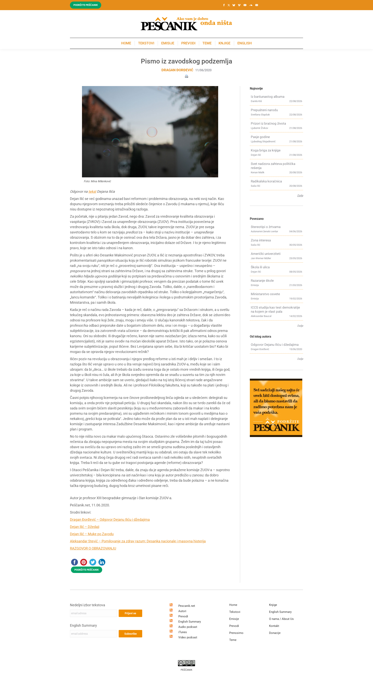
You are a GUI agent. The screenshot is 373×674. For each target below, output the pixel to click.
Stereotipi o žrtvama (266, 227)
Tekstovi (234, 612)
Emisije (234, 619)
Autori (182, 611)
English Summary (83, 625)
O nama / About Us (281, 619)
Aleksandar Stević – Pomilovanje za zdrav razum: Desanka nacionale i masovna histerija (138, 541)
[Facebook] (224, 5)
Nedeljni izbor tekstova (87, 605)
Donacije (275, 633)
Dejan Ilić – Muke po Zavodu (92, 534)
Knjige (273, 605)
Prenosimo (236, 633)
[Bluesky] (233, 5)
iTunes (182, 632)
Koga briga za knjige (266, 150)
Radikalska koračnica (266, 181)
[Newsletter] (256, 5)
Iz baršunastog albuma (267, 97)
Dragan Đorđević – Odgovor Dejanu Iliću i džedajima (110, 519)
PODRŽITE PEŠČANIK (86, 569)
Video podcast (187, 637)
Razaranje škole (262, 280)
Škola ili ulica (260, 267)
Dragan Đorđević (177, 70)
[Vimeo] (239, 5)
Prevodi (183, 616)
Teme (232, 640)
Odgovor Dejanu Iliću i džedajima (275, 345)
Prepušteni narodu (264, 110)
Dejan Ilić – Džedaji (84, 527)
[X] (228, 5)
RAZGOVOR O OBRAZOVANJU (93, 548)
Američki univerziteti (266, 254)
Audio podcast (187, 627)
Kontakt (274, 626)
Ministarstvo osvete (265, 294)
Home (233, 605)
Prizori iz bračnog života (268, 123)
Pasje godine (260, 137)
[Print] (186, 76)
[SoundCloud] (250, 5)
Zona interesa (261, 240)
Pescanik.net (186, 606)
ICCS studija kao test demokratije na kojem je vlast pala (275, 309)
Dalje (300, 195)
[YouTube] (245, 5)
